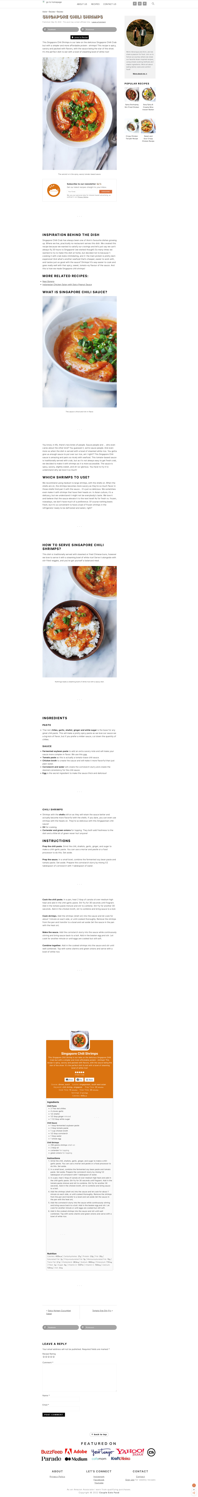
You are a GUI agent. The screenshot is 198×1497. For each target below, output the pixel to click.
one (85, 754)
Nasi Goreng (48, 281)
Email (45, 1405)
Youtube (99, 1483)
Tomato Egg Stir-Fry (101, 1310)
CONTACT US (109, 4)
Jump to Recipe (81, 37)
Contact (140, 1476)
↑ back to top (99, 1434)
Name (46, 1395)
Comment (47, 1362)
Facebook (99, 1480)
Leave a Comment (99, 22)
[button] (76, 1072)
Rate (90, 1079)
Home (44, 11)
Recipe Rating (49, 1354)
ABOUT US (82, 4)
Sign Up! (130, 1480)
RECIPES (95, 4)
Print (70, 1079)
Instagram (98, 1476)
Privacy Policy (57, 1476)
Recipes (52, 11)
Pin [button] (80, 1079)
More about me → (140, 74)
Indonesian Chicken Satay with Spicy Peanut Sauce (67, 284)
